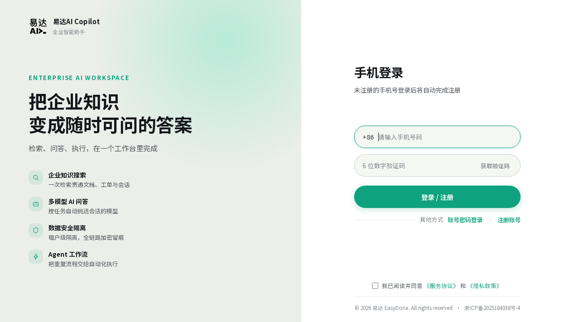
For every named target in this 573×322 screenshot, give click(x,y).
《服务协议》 (441, 285)
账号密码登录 (465, 220)
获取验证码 (495, 165)
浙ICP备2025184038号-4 (491, 307)
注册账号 (509, 220)
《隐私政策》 (484, 285)
